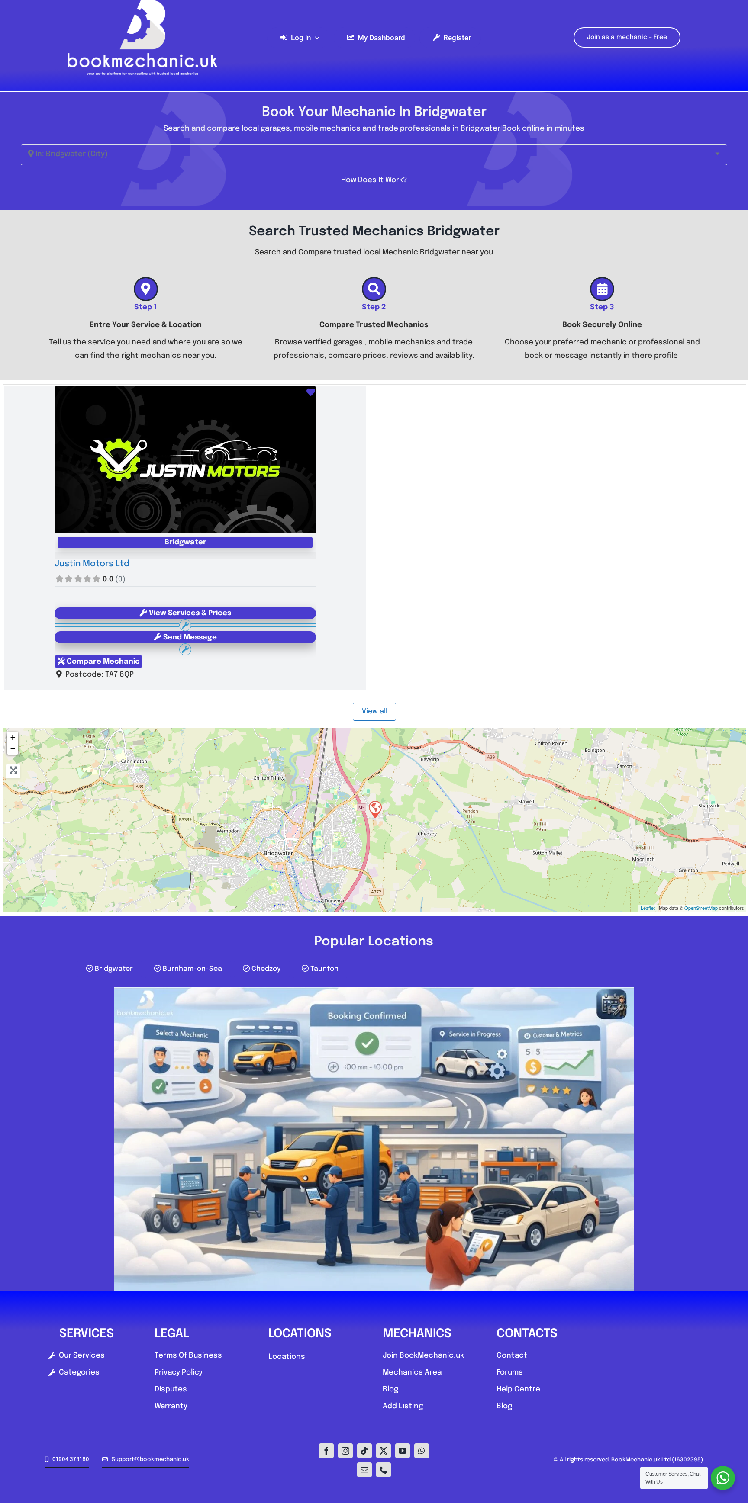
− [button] (12, 748)
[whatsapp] (421, 1450)
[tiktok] (364, 1450)
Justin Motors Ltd (92, 563)
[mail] (364, 1469)
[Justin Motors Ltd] (375, 809)
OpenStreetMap (701, 907)
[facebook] (326, 1450)
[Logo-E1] (143, 3)
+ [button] (12, 737)
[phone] (383, 1469)
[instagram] (345, 1450)
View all (374, 711)
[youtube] (402, 1450)
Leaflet (648, 907)
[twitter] (383, 1450)
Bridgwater (185, 542)
